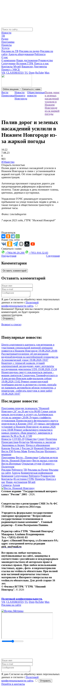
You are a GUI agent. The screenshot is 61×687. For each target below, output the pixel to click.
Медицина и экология (43, 442)
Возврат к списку (11, 324)
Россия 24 (27, 448)
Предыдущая (8, 255)
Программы (8, 457)
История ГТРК (24, 63)
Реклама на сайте (11, 605)
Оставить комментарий (14, 270)
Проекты (6, 45)
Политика (51, 439)
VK (3, 72)
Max (47, 72)
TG (26, 72)
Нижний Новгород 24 (46, 448)
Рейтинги (40, 54)
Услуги (5, 48)
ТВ (3, 35)
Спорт (41, 439)
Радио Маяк (20, 451)
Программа (7, 41)
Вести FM (7, 451)
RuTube (39, 72)
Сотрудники (8, 63)
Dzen (32, 72)
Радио (4, 38)
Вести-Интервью (11, 463)
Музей (17, 66)
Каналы (5, 448)
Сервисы (6, 485)
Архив (16, 485)
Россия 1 (16, 448)
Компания (7, 475)
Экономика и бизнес (13, 445)
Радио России (36, 451)
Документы (40, 66)
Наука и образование (38, 445)
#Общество (7, 161)
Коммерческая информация (37, 472)
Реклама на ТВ (9, 51)
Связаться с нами (31, 89)
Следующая (53, 255)
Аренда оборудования (21, 54)
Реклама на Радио (38, 469)
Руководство (45, 60)
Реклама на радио (29, 51)
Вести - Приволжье (27, 457)
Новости (6, 32)
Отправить (8, 318)
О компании (8, 60)
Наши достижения (27, 60)
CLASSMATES (15, 72)
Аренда (16, 472)
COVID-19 (18, 439)
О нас (4, 57)
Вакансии (27, 66)
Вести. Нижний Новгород (16, 460)
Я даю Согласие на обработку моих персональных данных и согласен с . (30, 302)
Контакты (7, 66)
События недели (48, 457)
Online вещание (11, 89)
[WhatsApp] (18, 236)
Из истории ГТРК (23, 479)
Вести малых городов (44, 460)
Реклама (6, 469)
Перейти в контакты (13, 684)
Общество (31, 439)
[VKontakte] (3, 236)
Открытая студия (31, 463)
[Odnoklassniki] (8, 236)
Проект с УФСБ (10, 69)
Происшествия (9, 442)
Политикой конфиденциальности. (22, 598)
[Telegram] (13, 236)
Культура (24, 442)
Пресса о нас (41, 63)
